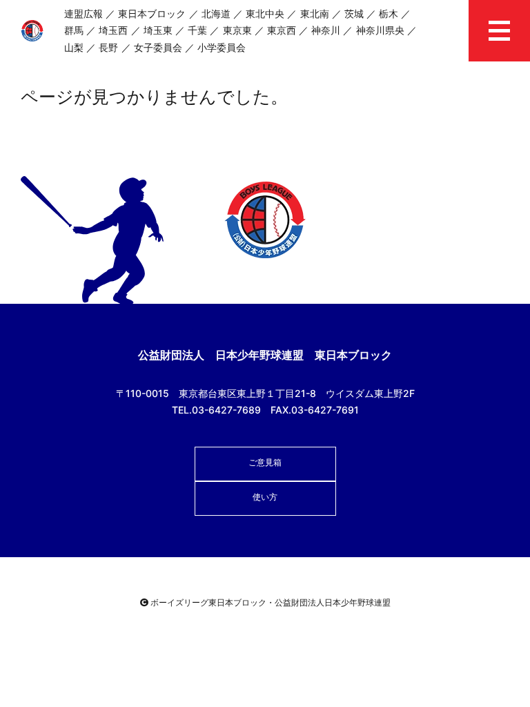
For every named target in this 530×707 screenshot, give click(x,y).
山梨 (74, 47)
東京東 (237, 30)
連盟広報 (83, 13)
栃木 (388, 13)
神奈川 (325, 30)
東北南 (314, 13)
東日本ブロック (152, 13)
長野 (108, 47)
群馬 (74, 30)
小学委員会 (221, 47)
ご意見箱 (265, 462)
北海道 (216, 13)
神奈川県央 (380, 30)
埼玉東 (158, 30)
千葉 (197, 30)
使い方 (265, 497)
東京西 (281, 30)
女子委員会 (158, 47)
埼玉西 (113, 30)
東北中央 (265, 13)
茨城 (354, 13)
